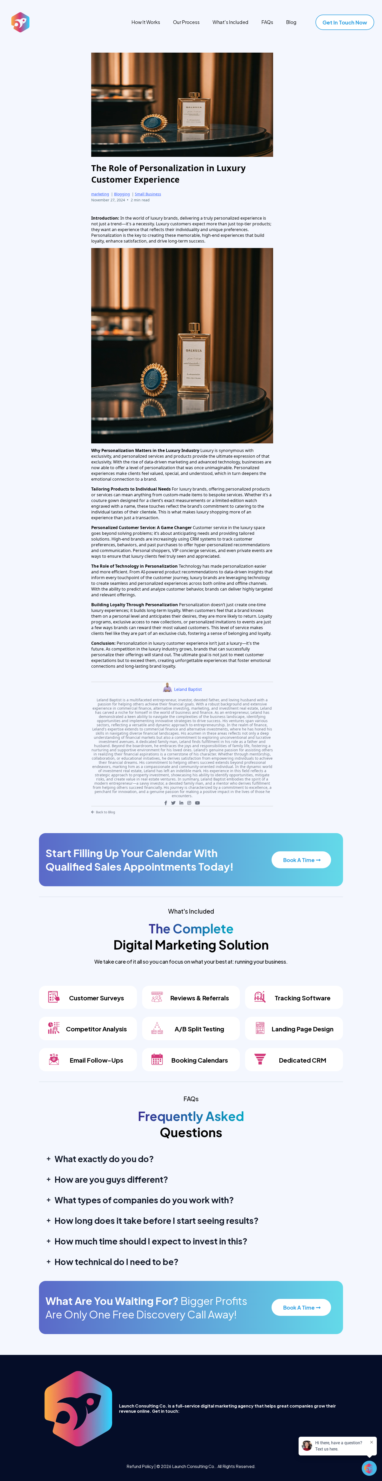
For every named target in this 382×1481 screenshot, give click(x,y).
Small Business (148, 193)
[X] (173, 803)
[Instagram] (189, 803)
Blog (291, 22)
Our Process (186, 22)
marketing (100, 193)
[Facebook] (165, 803)
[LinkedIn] (181, 803)
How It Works (145, 22)
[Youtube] (197, 803)
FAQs (267, 22)
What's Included (230, 22)
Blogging (122, 193)
